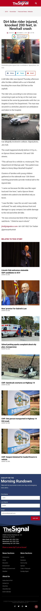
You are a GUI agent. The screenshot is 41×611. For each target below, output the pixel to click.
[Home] (2, 11)
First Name (4, 494)
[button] (5, 3)
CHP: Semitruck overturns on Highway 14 (18, 383)
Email (3, 510)
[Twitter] (18, 606)
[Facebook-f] (15, 606)
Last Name (4, 502)
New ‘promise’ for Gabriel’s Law (14, 309)
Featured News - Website (25, 11)
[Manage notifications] (36, 606)
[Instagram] (22, 606)
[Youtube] (26, 606)
